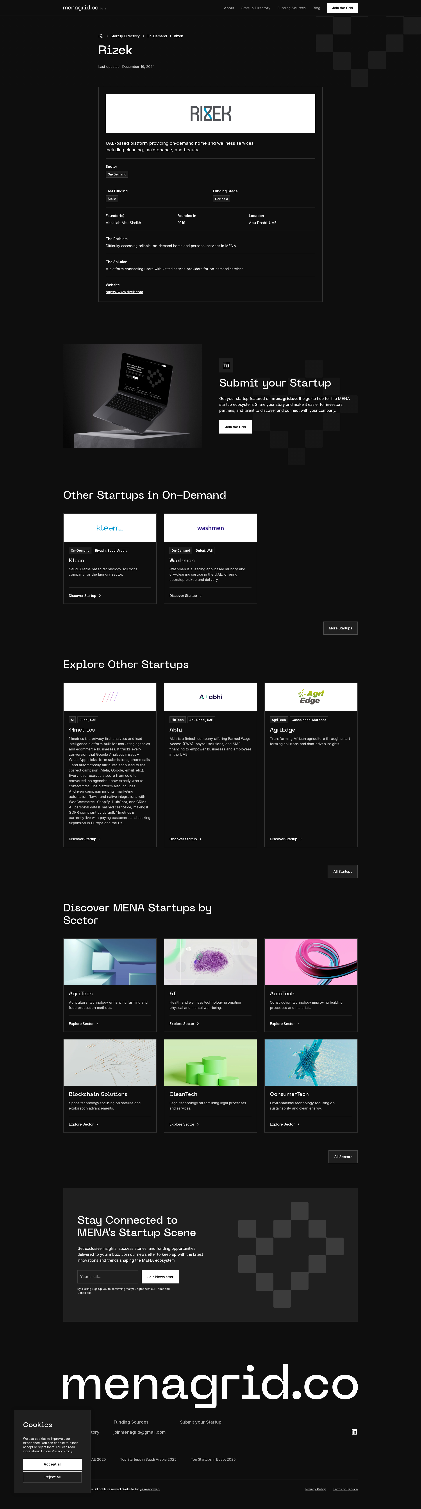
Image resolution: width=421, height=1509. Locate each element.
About (229, 8)
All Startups (342, 871)
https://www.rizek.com (124, 292)
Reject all (53, 1477)
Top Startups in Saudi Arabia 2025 (148, 1459)
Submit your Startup (200, 1422)
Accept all (52, 1464)
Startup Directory (255, 8)
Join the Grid (342, 8)
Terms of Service (345, 1489)
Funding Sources (291, 8)
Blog (316, 8)
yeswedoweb (150, 1489)
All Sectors (343, 1157)
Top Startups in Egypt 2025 (213, 1459)
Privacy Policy (315, 1489)
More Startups (340, 628)
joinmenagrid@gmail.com (140, 1432)
